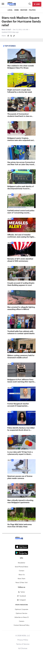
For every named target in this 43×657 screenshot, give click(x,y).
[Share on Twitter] (11, 36)
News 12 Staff (6, 29)
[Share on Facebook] (8, 36)
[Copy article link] (14, 36)
